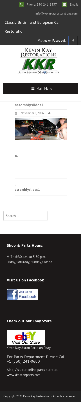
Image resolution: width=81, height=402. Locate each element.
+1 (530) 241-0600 (23, 361)
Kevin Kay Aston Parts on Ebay (29, 348)
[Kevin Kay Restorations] (38, 60)
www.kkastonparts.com (23, 375)
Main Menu (44, 88)
